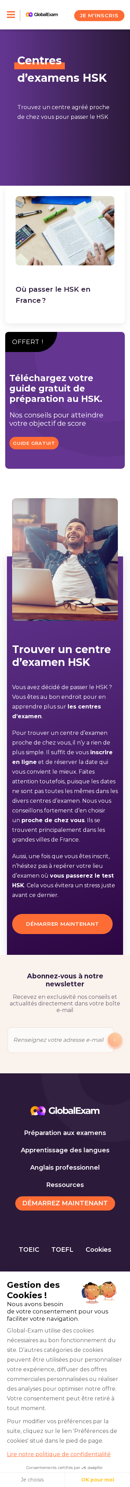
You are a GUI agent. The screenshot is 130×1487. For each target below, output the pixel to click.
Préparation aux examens (65, 1133)
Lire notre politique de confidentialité (59, 1454)
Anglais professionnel (65, 1167)
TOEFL (62, 1249)
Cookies (98, 1249)
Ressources (65, 1185)
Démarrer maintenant (62, 924)
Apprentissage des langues (65, 1150)
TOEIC (29, 1249)
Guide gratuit (34, 443)
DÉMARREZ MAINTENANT (65, 1203)
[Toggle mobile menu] (13, 15)
